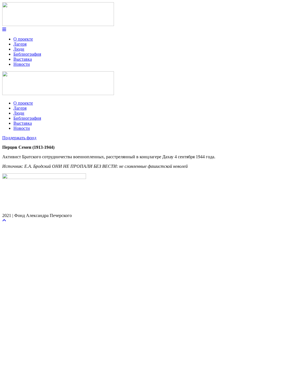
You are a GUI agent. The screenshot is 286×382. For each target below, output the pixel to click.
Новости (21, 64)
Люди (18, 49)
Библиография (27, 54)
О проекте (23, 39)
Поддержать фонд (19, 137)
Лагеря (20, 44)
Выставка (22, 59)
